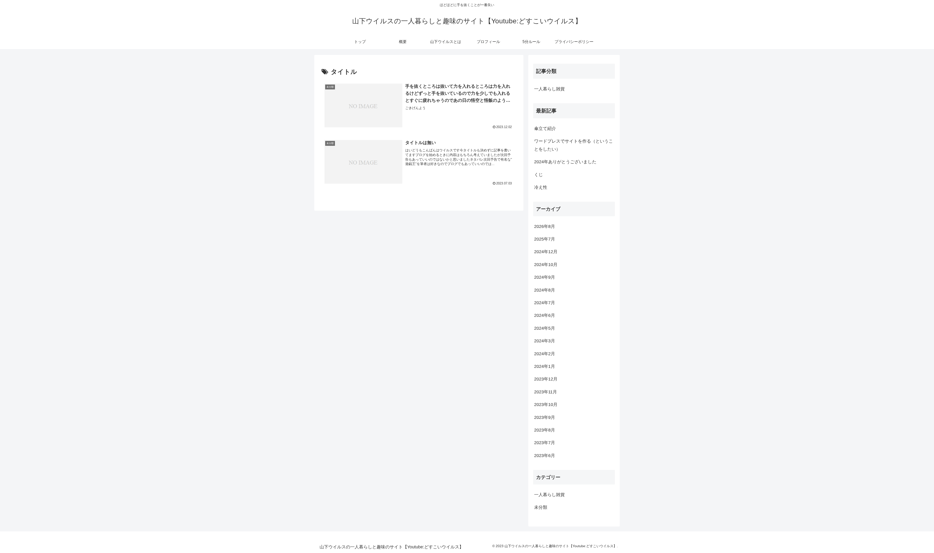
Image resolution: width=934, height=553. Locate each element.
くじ (538, 174)
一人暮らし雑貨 (549, 88)
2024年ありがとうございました (565, 161)
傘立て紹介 (545, 128)
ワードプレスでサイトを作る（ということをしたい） (573, 145)
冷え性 (540, 187)
